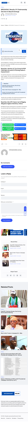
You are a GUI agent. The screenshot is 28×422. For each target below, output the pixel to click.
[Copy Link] (6, 19)
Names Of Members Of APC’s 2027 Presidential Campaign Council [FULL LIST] (13, 379)
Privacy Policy (20, 418)
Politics (6, 25)
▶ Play (24, 51)
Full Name (3, 181)
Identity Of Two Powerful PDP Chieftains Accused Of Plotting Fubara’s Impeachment (13, 70)
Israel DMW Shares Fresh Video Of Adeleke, (17, 261)
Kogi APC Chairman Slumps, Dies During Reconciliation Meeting (11, 86)
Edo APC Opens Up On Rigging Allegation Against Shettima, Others (13, 103)
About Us (3, 418)
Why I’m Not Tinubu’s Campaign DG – (17, 253)
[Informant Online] (5, 2)
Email (2, 188)
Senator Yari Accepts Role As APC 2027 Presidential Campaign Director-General (13, 93)
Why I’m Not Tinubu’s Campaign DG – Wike (11, 89)
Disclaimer (14, 418)
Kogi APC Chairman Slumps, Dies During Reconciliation (17, 245)
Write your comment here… (7, 202)
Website (3, 195)
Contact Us (8, 418)
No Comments (5, 163)
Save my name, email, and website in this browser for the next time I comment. (14, 216)
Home (2, 25)
